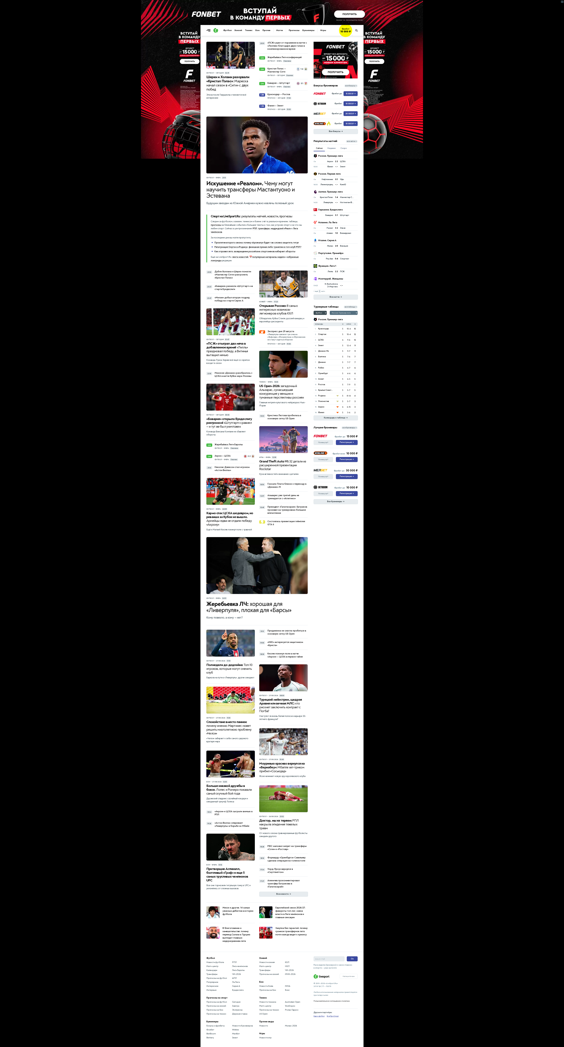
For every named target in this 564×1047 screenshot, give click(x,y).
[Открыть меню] (209, 30)
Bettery (210, 1037)
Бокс (287, 990)
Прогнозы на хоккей (216, 1006)
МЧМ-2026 (290, 974)
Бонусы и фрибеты (215, 1025)
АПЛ (234, 978)
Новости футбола (215, 962)
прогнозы (216, 225)
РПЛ (255, 228)
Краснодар (323, 328)
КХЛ (287, 962)
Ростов (321, 384)
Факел (321, 412)
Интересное (212, 986)
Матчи (279, 30)
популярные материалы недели (268, 257)
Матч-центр (212, 966)
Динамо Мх (323, 351)
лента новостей (240, 257)
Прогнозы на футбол (216, 978)
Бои (257, 30)
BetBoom (211, 1033)
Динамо (322, 362)
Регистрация (347, 442)
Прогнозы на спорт (217, 997)
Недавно (331, 148)
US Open (263, 1013)
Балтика (322, 356)
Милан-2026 (291, 1025)
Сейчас (319, 148)
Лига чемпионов (240, 966)
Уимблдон (290, 1006)
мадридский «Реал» (281, 228)
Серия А (236, 986)
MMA (287, 986)
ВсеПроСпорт (333, 1016)
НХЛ (287, 966)
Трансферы (212, 974)
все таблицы (351, 307)
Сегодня (236, 1002)
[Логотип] (216, 30)
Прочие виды (266, 1021)
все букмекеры (350, 427)
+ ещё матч (319, 291)
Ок (352, 959)
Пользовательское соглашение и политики (332, 1001)
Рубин (321, 367)
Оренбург (323, 373)
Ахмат (321, 379)
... (352, 35)
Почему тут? (323, 442)
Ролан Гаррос (291, 1009)
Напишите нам (349, 976)
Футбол (227, 30)
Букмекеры (308, 30)
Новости (263, 1025)
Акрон (321, 407)
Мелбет (236, 1033)
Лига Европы (238, 970)
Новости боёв (266, 986)
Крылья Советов (326, 390)
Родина (321, 395)
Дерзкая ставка (239, 1013)
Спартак (322, 334)
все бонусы (351, 85)
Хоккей (238, 30)
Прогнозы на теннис (216, 1013)
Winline (235, 1029)
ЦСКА (321, 340)
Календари (211, 970)
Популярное (212, 982)
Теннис (248, 30)
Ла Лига (236, 982)
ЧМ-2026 (236, 974)
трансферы (264, 228)
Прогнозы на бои (214, 1009)
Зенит (321, 345)
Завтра (235, 1006)
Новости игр (265, 1037)
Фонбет (210, 1029)
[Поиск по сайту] (358, 30)
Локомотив (323, 401)
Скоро (343, 148)
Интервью (211, 990)
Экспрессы (237, 1009)
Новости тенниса (267, 1002)
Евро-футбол (319, 1016)
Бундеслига (238, 990)
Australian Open (292, 1002)
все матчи (352, 141)
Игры (323, 30)
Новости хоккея (267, 962)
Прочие (266, 30)
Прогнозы (294, 30)
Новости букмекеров (242, 1025)
